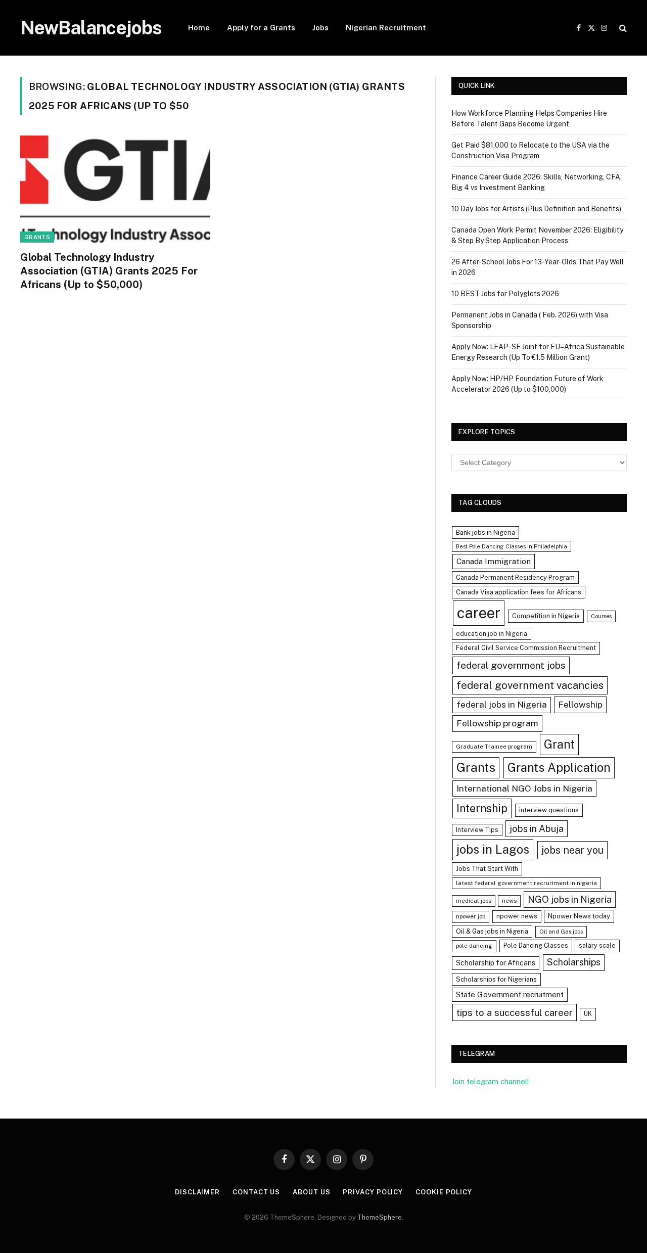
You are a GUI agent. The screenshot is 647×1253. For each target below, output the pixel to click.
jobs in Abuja (537, 828)
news (509, 900)
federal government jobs (511, 665)
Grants (37, 237)
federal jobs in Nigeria (501, 705)
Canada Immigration (493, 561)
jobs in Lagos (492, 849)
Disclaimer (197, 1192)
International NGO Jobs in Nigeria (524, 788)
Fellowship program (497, 723)
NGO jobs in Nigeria (570, 899)
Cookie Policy (443, 1192)
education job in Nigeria (491, 633)
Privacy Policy (373, 1192)
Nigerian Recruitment (386, 27)
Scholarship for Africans (495, 963)
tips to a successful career (514, 1012)
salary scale (597, 945)
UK (588, 1013)
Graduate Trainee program (494, 746)
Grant (559, 744)
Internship (481, 808)
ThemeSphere (379, 1217)
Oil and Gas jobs (561, 931)
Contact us (256, 1192)
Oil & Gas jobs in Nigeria (492, 931)
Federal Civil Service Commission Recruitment (526, 648)
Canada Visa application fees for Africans (518, 592)
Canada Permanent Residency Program (515, 577)
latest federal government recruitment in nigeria (526, 883)
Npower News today (579, 916)
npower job (470, 916)
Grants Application (559, 767)
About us (311, 1192)
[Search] (622, 28)
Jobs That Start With (487, 868)
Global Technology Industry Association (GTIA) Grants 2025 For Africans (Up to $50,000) (109, 271)
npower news (516, 916)
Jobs (320, 27)
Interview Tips (477, 829)
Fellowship (580, 704)
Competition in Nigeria (546, 616)
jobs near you (572, 850)
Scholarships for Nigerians (496, 979)
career (478, 613)
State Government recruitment (510, 994)
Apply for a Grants (261, 27)
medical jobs (473, 900)
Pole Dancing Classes (535, 945)
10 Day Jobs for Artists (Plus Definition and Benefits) (536, 209)
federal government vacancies (530, 685)
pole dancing (474, 945)
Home (199, 27)
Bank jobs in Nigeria (485, 532)
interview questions (549, 810)
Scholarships (573, 962)
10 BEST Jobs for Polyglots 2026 (505, 294)
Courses (601, 616)
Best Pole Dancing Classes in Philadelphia (511, 546)
